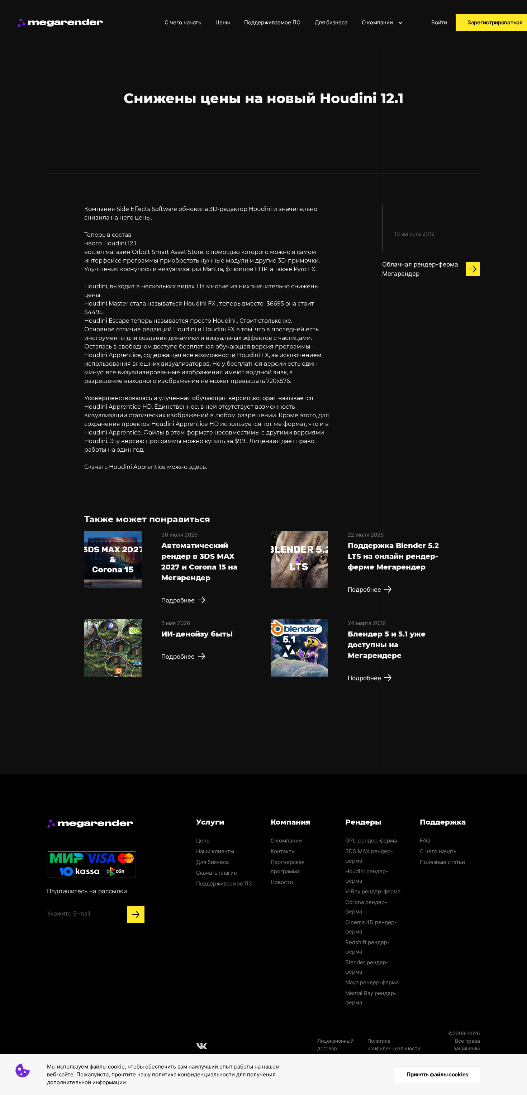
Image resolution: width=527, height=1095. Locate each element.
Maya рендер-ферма (372, 982)
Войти (439, 22)
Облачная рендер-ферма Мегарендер (420, 269)
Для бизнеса (331, 22)
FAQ (425, 840)
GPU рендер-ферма (371, 840)
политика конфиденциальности (193, 1074)
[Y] (135, 914)
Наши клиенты (215, 851)
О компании (378, 22)
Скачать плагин (216, 872)
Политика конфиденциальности (393, 1044)
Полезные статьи (442, 862)
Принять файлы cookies (437, 1074)
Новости (282, 882)
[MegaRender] (60, 23)
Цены (222, 22)
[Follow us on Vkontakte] (202, 1046)
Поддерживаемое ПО (272, 22)
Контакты (283, 851)
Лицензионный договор (335, 1044)
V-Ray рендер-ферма (372, 891)
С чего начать (183, 22)
